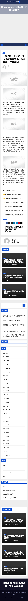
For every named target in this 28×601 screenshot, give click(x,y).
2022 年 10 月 (6, 372)
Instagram (17, 597)
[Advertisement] (14, 28)
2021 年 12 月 (6, 410)
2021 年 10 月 (6, 417)
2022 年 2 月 (6, 402)
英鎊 (3, 53)
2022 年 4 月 (6, 394)
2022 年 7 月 (6, 383)
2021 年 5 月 (6, 436)
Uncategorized (7, 472)
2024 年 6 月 (6, 353)
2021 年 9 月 (6, 421)
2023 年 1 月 (6, 360)
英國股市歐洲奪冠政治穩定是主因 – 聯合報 (14, 331)
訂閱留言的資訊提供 (8, 494)
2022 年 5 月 (6, 391)
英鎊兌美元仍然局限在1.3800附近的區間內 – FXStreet (18, 228)
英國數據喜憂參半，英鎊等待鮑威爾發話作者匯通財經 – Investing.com (9, 229)
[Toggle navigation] (13, 45)
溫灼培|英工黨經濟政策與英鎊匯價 (13, 292)
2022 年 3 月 (6, 398)
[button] (23, 44)
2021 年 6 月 (6, 432)
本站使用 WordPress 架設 (7, 592)
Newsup (18, 592)
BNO (4, 465)
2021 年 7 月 (6, 429)
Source (5, 219)
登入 (4, 486)
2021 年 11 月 (6, 413)
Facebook (7, 597)
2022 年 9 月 (6, 376)
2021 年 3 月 (6, 444)
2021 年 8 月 (6, 425)
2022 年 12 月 (6, 364)
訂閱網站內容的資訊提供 (9, 490)
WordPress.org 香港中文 (9, 498)
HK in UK (13, 66)
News (4, 469)
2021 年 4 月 (6, 440)
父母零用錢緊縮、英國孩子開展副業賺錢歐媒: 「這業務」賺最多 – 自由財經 (13, 262)
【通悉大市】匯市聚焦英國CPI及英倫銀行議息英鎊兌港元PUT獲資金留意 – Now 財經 (14, 326)
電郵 (22, 597)
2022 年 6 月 (6, 387)
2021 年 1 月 (6, 451)
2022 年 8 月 (6, 379)
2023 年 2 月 (6, 357)
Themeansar (24, 592)
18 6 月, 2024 (8, 524)
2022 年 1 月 (6, 406)
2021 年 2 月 (6, 447)
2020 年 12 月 (6, 455)
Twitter (12, 597)
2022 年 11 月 (6, 368)
